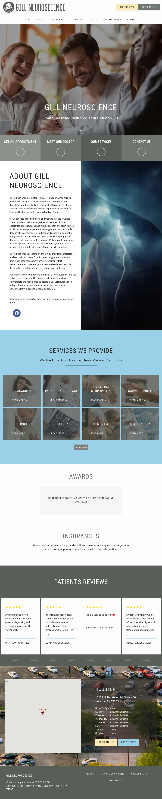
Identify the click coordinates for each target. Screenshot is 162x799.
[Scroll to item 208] (70, 660)
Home (28, 19)
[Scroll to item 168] (32, 660)
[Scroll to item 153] (18, 660)
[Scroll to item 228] (89, 660)
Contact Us (116, 780)
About (41, 19)
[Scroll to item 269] (128, 660)
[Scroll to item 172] (36, 660)
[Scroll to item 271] (130, 660)
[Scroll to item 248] (108, 660)
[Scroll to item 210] (72, 660)
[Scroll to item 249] (109, 660)
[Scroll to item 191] (54, 660)
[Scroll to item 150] (15, 660)
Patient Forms (112, 19)
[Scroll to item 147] (12, 660)
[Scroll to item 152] (17, 660)
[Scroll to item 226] (87, 660)
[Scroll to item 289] (147, 660)
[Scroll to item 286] (144, 660)
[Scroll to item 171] (35, 660)
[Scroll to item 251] (111, 660)
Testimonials (76, 19)
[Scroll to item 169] (33, 660)
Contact (132, 19)
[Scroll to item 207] (69, 660)
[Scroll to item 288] (146, 660)
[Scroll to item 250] (110, 660)
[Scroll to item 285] (143, 660)
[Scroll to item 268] (127, 660)
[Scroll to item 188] (51, 660)
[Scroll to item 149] (14, 660)
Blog (94, 19)
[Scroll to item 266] (125, 660)
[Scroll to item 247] (107, 660)
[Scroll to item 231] (92, 660)
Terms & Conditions (112, 774)
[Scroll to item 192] (55, 660)
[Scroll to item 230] (91, 660)
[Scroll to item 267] (126, 660)
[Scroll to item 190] (53, 660)
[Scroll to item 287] (145, 660)
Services (56, 19)
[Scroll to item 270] (129, 660)
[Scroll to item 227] (88, 660)
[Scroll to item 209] (71, 660)
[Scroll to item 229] (90, 660)
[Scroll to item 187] (50, 660)
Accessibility (139, 774)
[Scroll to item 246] (106, 660)
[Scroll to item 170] (34, 660)
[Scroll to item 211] (73, 660)
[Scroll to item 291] (149, 660)
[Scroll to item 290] (148, 660)
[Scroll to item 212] (74, 660)
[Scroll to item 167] (31, 660)
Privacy (89, 774)
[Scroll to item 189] (52, 660)
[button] (43, 713)
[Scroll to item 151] (16, 660)
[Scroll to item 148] (13, 660)
